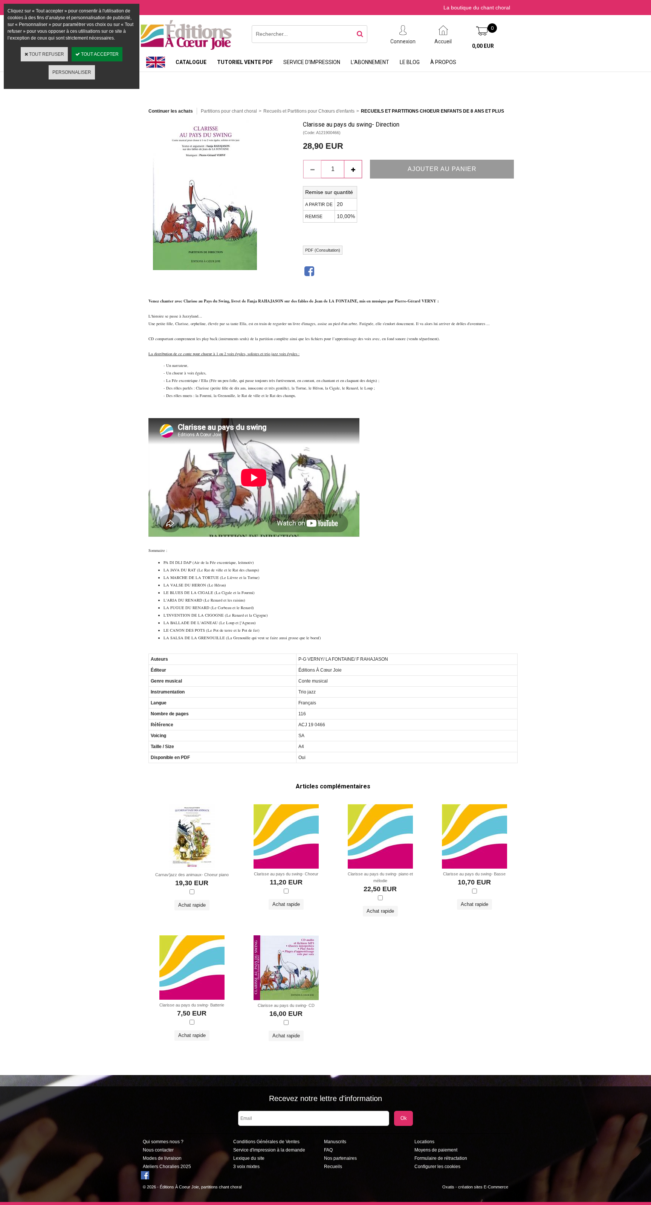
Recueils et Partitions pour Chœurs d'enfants (309, 111)
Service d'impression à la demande (269, 1150)
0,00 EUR (483, 46)
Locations (424, 1141)
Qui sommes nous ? (163, 1141)
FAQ (328, 1150)
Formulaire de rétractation (440, 1158)
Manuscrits (335, 1141)
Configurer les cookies (437, 1166)
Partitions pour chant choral (229, 111)
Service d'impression (311, 62)
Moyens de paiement (435, 1150)
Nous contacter (158, 1150)
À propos (443, 62)
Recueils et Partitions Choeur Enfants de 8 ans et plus (432, 111)
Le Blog (410, 62)
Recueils (333, 1166)
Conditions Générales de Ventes (266, 1141)
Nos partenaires (340, 1158)
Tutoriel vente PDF (245, 62)
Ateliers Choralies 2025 (167, 1166)
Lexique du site (248, 1158)
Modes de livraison (162, 1158)
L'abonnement (370, 62)
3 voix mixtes (246, 1166)
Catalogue (191, 62)
